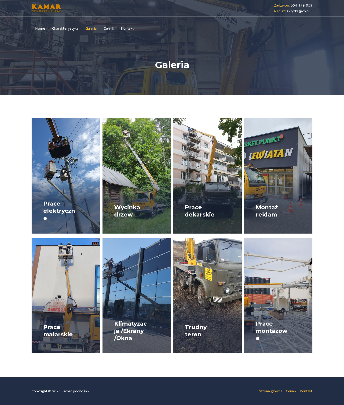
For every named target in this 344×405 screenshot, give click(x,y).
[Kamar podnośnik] (47, 7)
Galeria (91, 28)
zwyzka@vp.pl (298, 11)
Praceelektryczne (59, 210)
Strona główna (270, 391)
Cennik (109, 28)
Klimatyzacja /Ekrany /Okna (130, 330)
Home (40, 28)
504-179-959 (301, 5)
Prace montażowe (271, 330)
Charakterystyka (65, 28)
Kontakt (127, 28)
